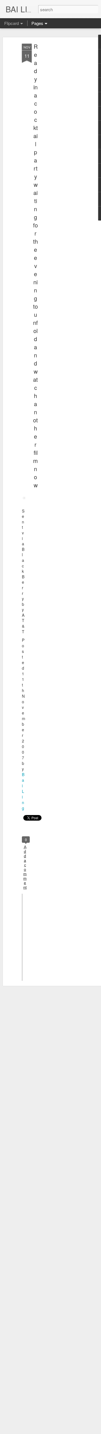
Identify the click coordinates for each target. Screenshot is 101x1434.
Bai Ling (23, 791)
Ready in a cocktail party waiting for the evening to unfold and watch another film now (35, 265)
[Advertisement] (53, 132)
